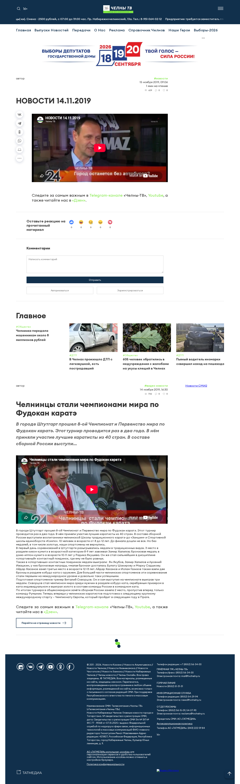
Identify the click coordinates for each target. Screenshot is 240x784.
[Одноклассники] (19, 131)
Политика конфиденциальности (105, 764)
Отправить (95, 280)
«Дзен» (79, 200)
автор (20, 78)
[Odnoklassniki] (60, 666)
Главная (23, 30)
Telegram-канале (106, 195)
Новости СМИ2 (196, 385)
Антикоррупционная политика (174, 723)
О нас (100, 30)
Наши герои (179, 30)
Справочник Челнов (146, 30)
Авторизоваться (60, 290)
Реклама (117, 30)
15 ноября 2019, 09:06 (154, 82)
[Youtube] (50, 666)
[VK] (30, 666)
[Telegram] (19, 123)
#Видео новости (156, 385)
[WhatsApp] (19, 140)
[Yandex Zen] (20, 666)
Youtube (155, 195)
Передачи (81, 30)
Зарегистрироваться (130, 290)
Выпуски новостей (51, 30)
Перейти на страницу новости (41, 623)
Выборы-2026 (206, 30)
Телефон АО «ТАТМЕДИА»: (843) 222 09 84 (181, 728)
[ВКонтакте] (19, 114)
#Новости (161, 78)
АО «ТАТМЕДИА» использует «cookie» (108, 752)
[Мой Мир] (19, 149)
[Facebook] (70, 666)
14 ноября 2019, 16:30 (154, 389)
